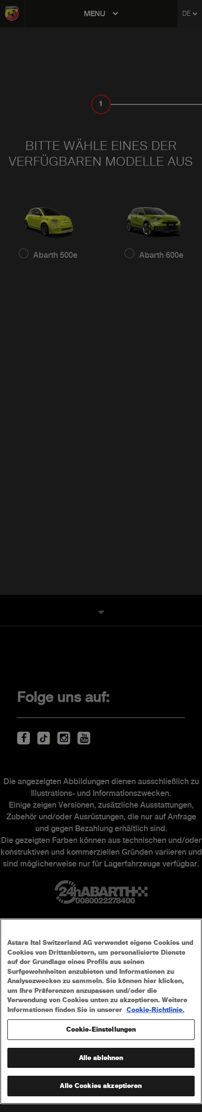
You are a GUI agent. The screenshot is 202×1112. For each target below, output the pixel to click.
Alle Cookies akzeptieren (101, 1085)
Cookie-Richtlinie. (155, 1009)
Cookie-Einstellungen (101, 1029)
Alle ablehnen (101, 1058)
